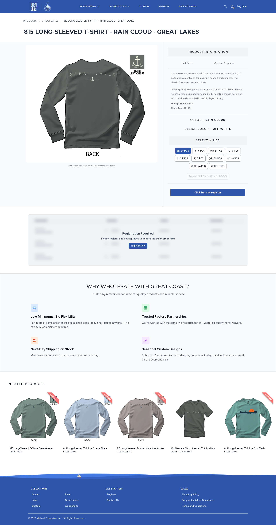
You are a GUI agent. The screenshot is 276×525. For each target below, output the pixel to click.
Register (111, 494)
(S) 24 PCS (183, 150)
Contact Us (113, 500)
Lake (34, 500)
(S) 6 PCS (199, 150)
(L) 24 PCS (182, 158)
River (68, 494)
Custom (144, 6)
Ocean (35, 494)
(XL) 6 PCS (233, 158)
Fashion (164, 6)
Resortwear (88, 6)
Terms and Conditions (194, 506)
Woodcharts (187, 6)
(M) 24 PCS (216, 150)
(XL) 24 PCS (215, 158)
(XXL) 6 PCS (217, 166)
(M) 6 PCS (233, 150)
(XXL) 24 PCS (198, 166)
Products (30, 20)
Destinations (117, 6)
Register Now (138, 245)
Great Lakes (50, 20)
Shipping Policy (190, 494)
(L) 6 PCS (198, 158)
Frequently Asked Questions (198, 500)
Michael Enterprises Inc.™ (50, 518)
